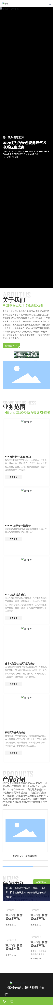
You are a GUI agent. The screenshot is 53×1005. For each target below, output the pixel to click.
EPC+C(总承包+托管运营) (18, 525)
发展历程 (20, 358)
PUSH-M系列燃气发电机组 (25, 856)
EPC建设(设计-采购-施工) (18, 456)
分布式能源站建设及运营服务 (19, 663)
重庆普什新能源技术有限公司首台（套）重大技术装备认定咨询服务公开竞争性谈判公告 (26, 892)
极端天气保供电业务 (15, 732)
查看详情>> (11, 925)
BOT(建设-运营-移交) (15, 594)
